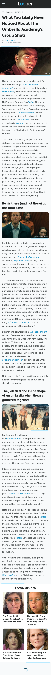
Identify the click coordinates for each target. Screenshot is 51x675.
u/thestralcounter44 (19, 322)
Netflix (19, 12)
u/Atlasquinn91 (14, 438)
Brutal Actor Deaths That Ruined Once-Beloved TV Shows (12, 655)
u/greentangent (38, 331)
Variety (20, 123)
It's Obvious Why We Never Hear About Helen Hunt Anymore (36, 655)
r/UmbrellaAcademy (28, 257)
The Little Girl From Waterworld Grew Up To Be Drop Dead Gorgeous (37, 620)
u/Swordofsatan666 (19, 493)
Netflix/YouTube (42, 428)
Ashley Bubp (10, 40)
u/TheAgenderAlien (12, 359)
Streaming (7, 12)
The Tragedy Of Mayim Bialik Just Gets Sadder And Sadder (13, 619)
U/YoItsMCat (8, 575)
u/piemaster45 (21, 260)
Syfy (30, 102)
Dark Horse (8, 91)
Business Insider (27, 112)
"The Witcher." (23, 119)
